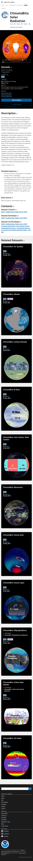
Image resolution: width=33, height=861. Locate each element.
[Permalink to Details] (11, 67)
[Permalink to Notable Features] (17, 171)
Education (19, 5)
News (2, 824)
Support (3, 8)
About (3, 5)
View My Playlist (16, 104)
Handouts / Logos (5, 821)
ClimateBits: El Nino (11, 389)
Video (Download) (6, 95)
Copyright (3, 817)
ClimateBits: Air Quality (13, 246)
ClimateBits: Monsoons (13, 487)
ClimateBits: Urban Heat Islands (13, 683)
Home (11, 23)
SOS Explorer (12, 5)
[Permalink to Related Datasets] (24, 240)
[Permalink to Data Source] (12, 197)
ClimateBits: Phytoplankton (15, 630)
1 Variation (7, 633)
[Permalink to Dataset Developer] (18, 215)
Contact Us (4, 815)
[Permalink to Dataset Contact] (16, 209)
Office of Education (5, 853)
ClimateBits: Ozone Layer (13, 582)
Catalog (25, 5)
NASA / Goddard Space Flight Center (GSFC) (14, 212)
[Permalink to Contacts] (13, 206)
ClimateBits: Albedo (11, 294)
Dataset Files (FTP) (6, 93)
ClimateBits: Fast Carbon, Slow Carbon (16, 438)
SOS (7, 5)
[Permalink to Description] (17, 113)
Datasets (26, 23)
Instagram (6, 833)
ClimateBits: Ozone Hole (13, 535)
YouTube (6, 836)
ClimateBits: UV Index (12, 738)
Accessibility (4, 813)
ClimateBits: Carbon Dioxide (15, 342)
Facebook (6, 831)
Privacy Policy (4, 826)
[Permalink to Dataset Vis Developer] (21, 221)
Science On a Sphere (9, 2)
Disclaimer (4, 819)
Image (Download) (6, 96)
